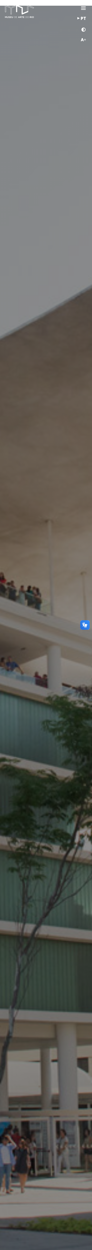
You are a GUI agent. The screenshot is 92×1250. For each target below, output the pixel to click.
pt (83, 19)
